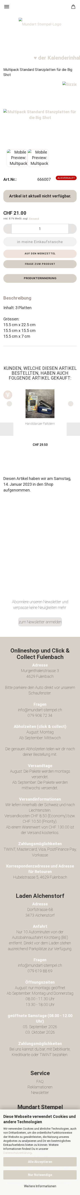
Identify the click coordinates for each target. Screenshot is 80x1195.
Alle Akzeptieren (40, 1162)
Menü (6, 6)
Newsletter (40, 1092)
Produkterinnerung (40, 278)
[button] (7, 229)
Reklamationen (40, 1087)
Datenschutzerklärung (17, 1152)
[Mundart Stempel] (40, 35)
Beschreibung (17, 298)
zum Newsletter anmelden (40, 622)
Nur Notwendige (40, 1175)
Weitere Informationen (40, 1186)
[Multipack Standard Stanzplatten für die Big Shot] (40, 114)
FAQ (40, 1081)
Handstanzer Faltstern (40, 423)
